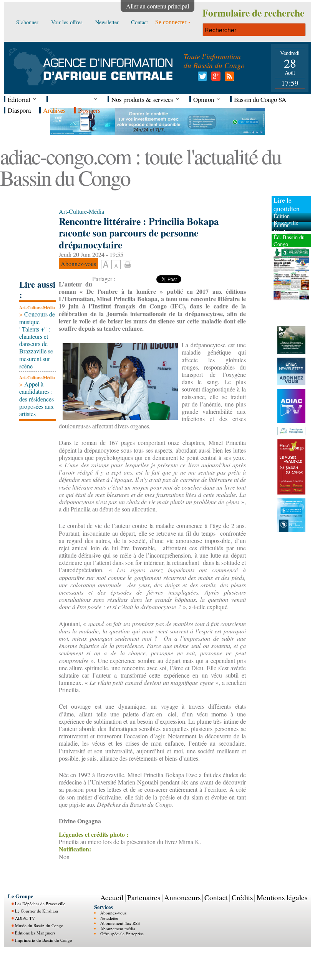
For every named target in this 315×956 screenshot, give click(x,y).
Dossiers (89, 110)
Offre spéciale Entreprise (122, 933)
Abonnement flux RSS (120, 923)
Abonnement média (117, 928)
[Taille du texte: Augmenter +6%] (105, 265)
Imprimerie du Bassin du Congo (43, 940)
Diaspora (19, 110)
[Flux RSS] (228, 78)
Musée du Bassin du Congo (39, 925)
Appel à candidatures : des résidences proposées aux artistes (36, 399)
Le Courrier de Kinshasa (36, 911)
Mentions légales (282, 897)
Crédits (242, 897)
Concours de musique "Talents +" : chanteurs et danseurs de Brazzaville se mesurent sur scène (37, 340)
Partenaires (143, 897)
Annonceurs (182, 897)
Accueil (111, 897)
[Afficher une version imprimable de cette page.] (127, 263)
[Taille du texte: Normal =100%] (116, 265)
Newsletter (109, 918)
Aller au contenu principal (157, 6)
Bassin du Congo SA (260, 99)
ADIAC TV (25, 918)
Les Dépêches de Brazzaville (40, 903)
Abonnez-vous (113, 913)
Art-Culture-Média (37, 307)
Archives (54, 110)
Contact (216, 897)
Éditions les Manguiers (35, 933)
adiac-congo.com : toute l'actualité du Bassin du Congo (140, 167)
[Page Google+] (214, 78)
